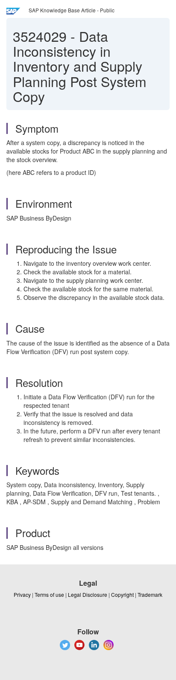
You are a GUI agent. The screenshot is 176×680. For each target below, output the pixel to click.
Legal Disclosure (87, 594)
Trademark (150, 594)
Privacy (22, 594)
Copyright (122, 594)
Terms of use (49, 594)
